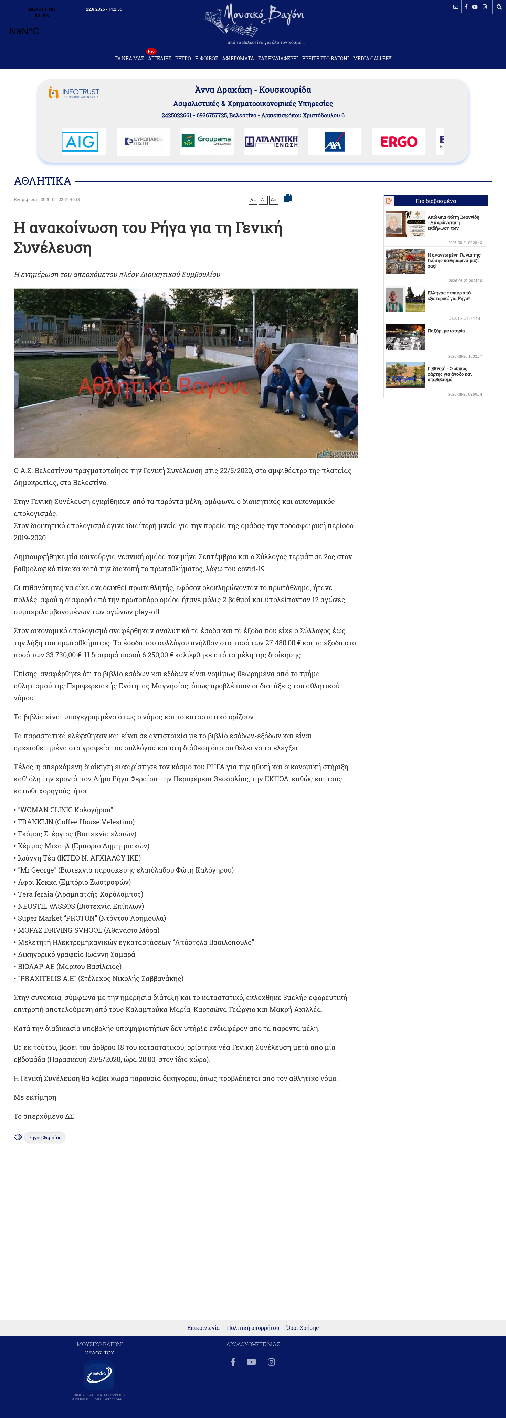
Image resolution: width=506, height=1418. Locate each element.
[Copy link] (288, 199)
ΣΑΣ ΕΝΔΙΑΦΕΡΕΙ (278, 58)
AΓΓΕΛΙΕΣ (159, 57)
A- (263, 199)
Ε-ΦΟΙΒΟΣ (206, 58)
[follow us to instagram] (485, 7)
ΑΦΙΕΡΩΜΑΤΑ (238, 58)
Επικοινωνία (203, 1327)
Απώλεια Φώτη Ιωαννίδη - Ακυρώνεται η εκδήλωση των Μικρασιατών (453, 225)
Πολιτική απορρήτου (253, 1327)
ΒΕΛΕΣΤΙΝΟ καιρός (42, 25)
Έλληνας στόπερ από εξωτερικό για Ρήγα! (449, 295)
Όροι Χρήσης (302, 1327)
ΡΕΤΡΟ (183, 58)
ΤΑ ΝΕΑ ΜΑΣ (129, 58)
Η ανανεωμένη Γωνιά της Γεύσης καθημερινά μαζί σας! (454, 260)
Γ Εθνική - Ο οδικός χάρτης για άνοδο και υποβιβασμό (450, 374)
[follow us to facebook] (466, 7)
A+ (253, 200)
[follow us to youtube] (475, 7)
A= (274, 200)
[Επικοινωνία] (456, 7)
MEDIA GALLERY (372, 58)
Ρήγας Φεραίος (44, 1137)
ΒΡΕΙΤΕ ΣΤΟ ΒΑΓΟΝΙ (325, 58)
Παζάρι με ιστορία (446, 330)
